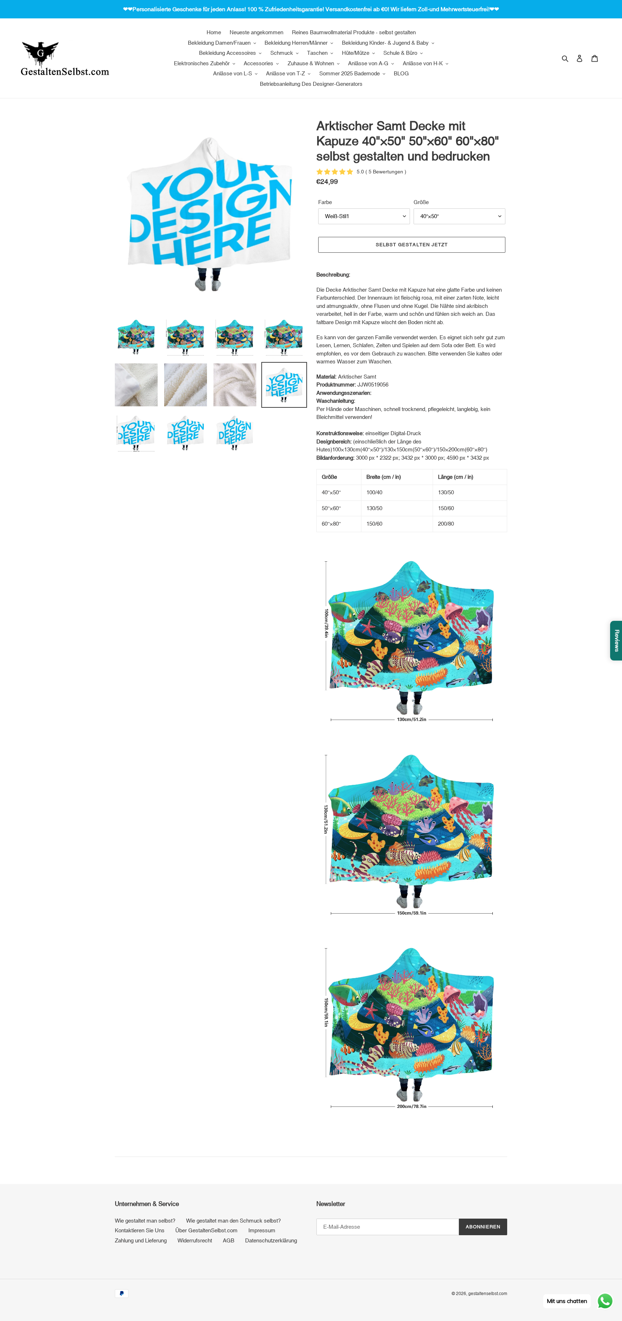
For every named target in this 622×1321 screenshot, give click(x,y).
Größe (421, 202)
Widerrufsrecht (194, 1240)
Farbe (325, 202)
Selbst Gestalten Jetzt (412, 244)
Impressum (261, 1230)
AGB (228, 1240)
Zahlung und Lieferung (141, 1240)
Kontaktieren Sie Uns (139, 1230)
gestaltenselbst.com (487, 1293)
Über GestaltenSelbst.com (206, 1230)
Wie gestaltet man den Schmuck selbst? (233, 1221)
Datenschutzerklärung (271, 1240)
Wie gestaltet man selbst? (145, 1221)
